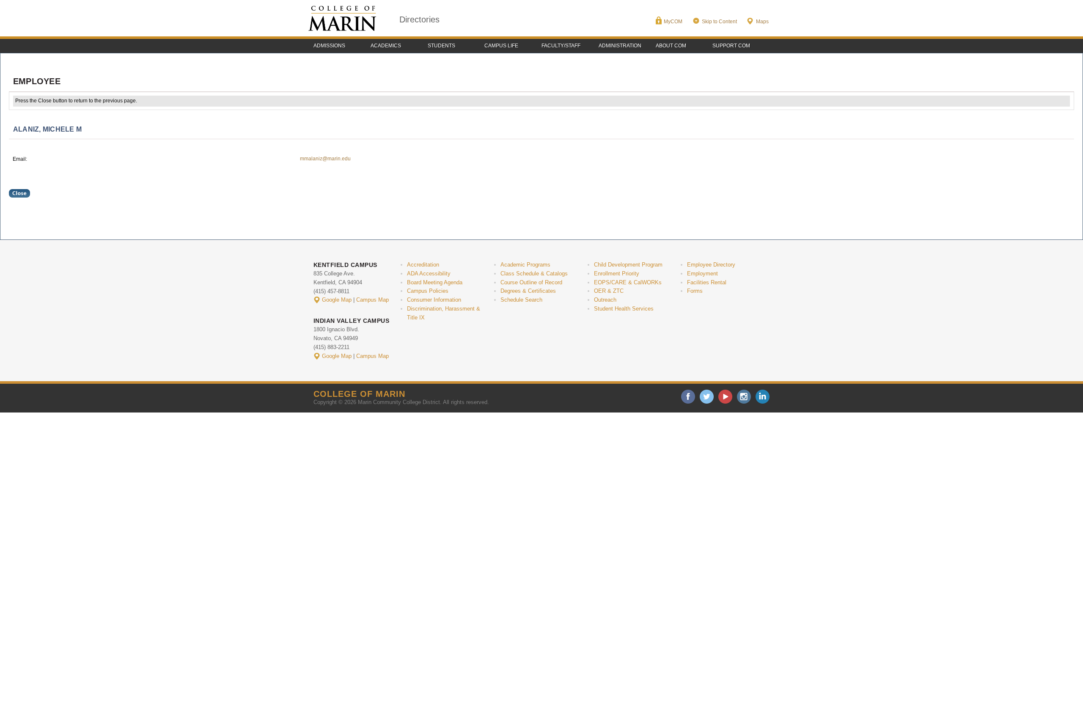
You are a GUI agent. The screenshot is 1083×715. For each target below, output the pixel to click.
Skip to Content (719, 22)
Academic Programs (525, 264)
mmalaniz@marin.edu (325, 159)
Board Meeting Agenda (434, 282)
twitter (707, 397)
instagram (744, 397)
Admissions (329, 46)
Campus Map (372, 300)
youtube (725, 397)
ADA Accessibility (429, 273)
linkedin (763, 397)
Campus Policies (427, 291)
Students (441, 46)
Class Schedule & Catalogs (534, 273)
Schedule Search (521, 300)
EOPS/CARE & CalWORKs (628, 282)
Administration (620, 46)
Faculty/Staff (561, 46)
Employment (702, 273)
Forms (695, 291)
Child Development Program (628, 264)
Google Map (337, 300)
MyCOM (673, 22)
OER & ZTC (609, 291)
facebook (688, 397)
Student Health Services (624, 308)
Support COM (731, 46)
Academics (386, 46)
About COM (671, 46)
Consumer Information (434, 300)
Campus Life (501, 46)
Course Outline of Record (531, 282)
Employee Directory (711, 264)
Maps (762, 22)
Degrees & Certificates (528, 291)
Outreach (605, 300)
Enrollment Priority (616, 273)
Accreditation (423, 264)
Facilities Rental (706, 282)
